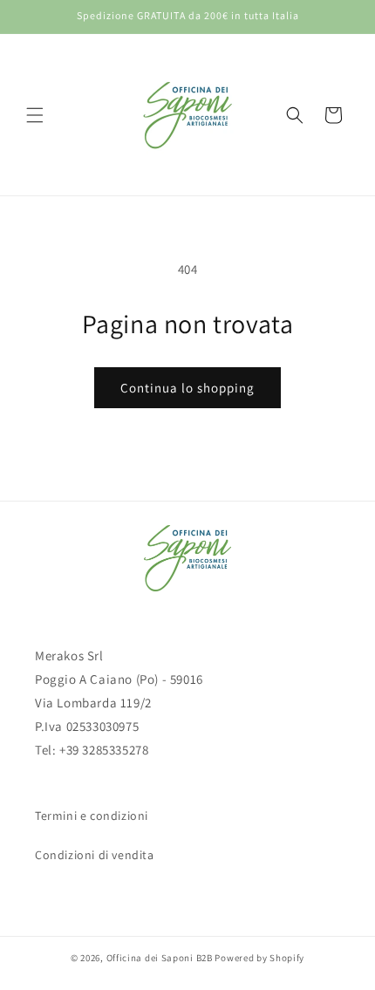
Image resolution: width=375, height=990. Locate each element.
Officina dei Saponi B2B (159, 958)
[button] (35, 115)
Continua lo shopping (187, 387)
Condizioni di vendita (94, 855)
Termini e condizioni (91, 815)
